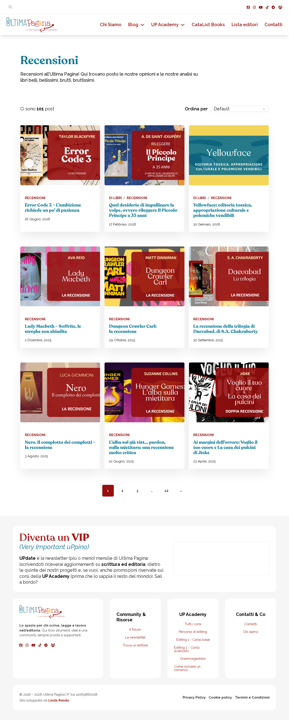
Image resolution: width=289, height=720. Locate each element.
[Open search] (10, 7)
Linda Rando (58, 700)
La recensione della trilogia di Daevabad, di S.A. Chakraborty (225, 329)
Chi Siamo (110, 24)
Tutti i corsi (193, 624)
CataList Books (208, 24)
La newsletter (135, 637)
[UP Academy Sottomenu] (182, 25)
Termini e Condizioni (252, 697)
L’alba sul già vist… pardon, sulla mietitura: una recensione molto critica (141, 447)
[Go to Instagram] (254, 7)
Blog (133, 24)
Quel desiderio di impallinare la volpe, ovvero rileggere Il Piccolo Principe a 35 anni (143, 210)
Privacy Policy (194, 697)
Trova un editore (135, 645)
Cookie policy (220, 697)
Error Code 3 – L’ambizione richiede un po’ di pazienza (53, 208)
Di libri (115, 198)
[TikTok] (39, 645)
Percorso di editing (193, 632)
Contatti (273, 24)
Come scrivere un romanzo (187, 668)
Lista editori (244, 24)
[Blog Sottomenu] (142, 25)
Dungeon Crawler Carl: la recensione (133, 329)
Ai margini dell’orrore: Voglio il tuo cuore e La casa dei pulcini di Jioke (225, 447)
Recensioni (35, 198)
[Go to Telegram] (273, 7)
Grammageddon (193, 658)
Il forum (135, 629)
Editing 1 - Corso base (193, 639)
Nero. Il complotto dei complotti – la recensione (60, 445)
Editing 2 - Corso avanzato (187, 649)
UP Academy (165, 24)
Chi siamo (250, 632)
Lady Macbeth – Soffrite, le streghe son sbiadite (53, 329)
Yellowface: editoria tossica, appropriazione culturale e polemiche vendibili (222, 210)
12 (166, 490)
